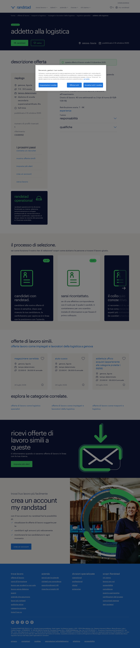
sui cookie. (87, 79)
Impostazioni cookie (48, 85)
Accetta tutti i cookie (93, 85)
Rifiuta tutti (74, 85)
